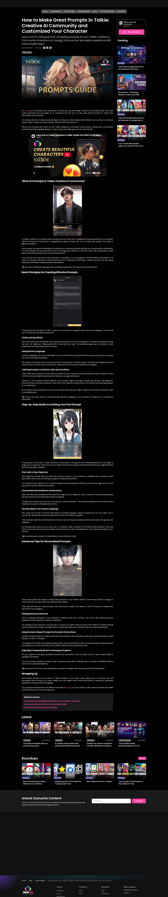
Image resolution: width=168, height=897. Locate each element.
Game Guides (69, 11)
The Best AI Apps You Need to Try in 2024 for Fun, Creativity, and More (52, 701)
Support (126, 893)
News (95, 11)
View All (142, 758)
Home (45, 11)
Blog (30, 881)
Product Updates (107, 11)
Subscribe (139, 801)
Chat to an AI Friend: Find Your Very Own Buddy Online (45, 704)
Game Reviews (84, 11)
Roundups (121, 11)
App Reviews (56, 11)
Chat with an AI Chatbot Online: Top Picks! (41, 707)
